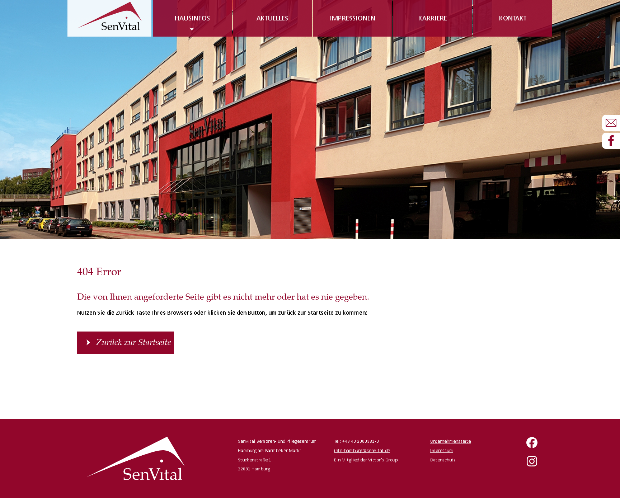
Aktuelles (272, 18)
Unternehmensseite (450, 441)
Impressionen (352, 18)
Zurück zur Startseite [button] (133, 342)
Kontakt (513, 18)
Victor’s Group (383, 459)
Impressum (441, 450)
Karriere (432, 18)
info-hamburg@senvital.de (362, 450)
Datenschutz (443, 459)
